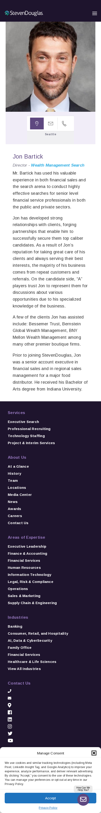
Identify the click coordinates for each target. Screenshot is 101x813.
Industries (18, 617)
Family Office (19, 648)
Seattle (50, 134)
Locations (17, 488)
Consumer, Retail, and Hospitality (38, 633)
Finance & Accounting (27, 553)
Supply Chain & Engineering (32, 603)
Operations (18, 589)
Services (16, 412)
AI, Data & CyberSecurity (30, 640)
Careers (15, 516)
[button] (94, 753)
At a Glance (18, 466)
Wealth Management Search (57, 165)
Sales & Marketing (24, 596)
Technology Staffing (26, 436)
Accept (50, 798)
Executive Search (23, 422)
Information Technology (29, 575)
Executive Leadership (27, 546)
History (14, 473)
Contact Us (18, 523)
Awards (14, 509)
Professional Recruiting (29, 429)
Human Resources (24, 568)
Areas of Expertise (26, 537)
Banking (15, 626)
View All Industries (24, 669)
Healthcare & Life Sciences (32, 662)
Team (13, 480)
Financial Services (24, 560)
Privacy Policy (48, 807)
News (13, 502)
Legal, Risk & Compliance (30, 582)
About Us (17, 457)
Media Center (20, 495)
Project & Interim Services (31, 443)
